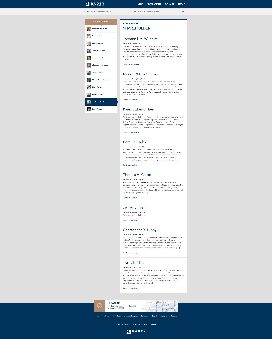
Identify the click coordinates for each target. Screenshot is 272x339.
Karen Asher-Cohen (99, 29)
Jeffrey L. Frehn (98, 58)
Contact (181, 4)
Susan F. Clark (97, 36)
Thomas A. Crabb (98, 50)
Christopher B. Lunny (100, 65)
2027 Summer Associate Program (125, 316)
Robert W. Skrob (98, 94)
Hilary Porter (97, 87)
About (140, 4)
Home (98, 316)
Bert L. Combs (97, 43)
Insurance (169, 4)
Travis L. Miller (97, 72)
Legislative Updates (159, 316)
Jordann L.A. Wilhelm (100, 102)
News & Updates (154, 4)
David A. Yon (97, 109)
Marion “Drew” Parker (100, 80)
